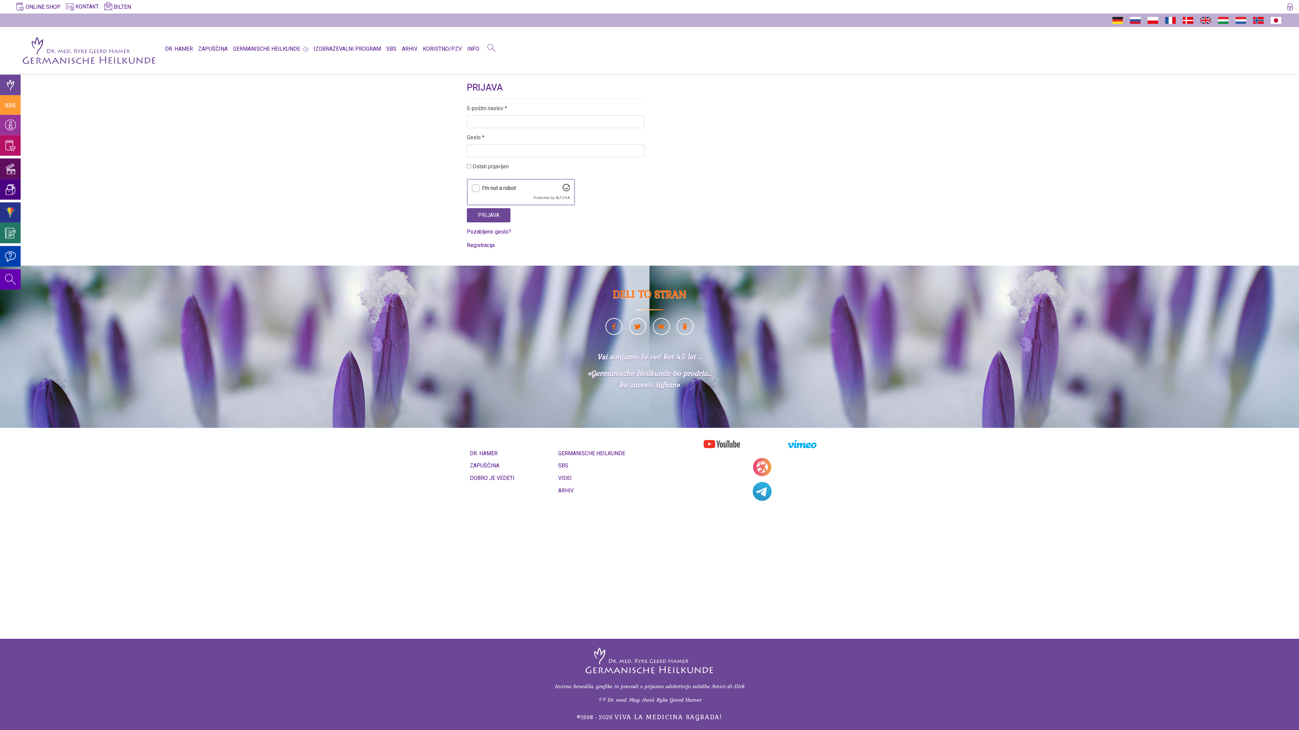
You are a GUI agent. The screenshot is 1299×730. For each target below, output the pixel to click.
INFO (473, 49)
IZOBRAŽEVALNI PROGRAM (347, 49)
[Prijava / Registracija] (1290, 8)
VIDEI (565, 478)
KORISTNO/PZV (442, 49)
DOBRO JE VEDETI (492, 478)
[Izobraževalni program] (10, 212)
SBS (391, 49)
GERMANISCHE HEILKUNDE (266, 49)
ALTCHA (562, 198)
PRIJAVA (488, 215)
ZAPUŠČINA (213, 49)
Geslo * (475, 137)
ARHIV (409, 49)
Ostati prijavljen (490, 166)
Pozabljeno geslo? (489, 231)
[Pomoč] (10, 256)
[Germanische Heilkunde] (10, 85)
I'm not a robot (499, 188)
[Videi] (10, 169)
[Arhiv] (10, 189)
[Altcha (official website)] (566, 189)
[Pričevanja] (10, 233)
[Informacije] (10, 125)
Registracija (481, 245)
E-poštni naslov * (487, 108)
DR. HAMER (179, 49)
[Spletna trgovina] (10, 145)
